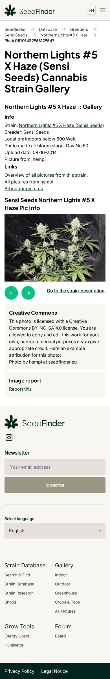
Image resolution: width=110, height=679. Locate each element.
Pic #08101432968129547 (29, 40)
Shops (10, 602)
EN (91, 10)
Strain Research (19, 593)
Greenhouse (66, 593)
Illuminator (14, 645)
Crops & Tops (67, 602)
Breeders (79, 29)
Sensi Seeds (16, 34)
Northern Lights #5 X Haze (64, 34)
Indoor (61, 574)
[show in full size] (55, 248)
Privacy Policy (19, 671)
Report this (20, 389)
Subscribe (55, 485)
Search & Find (17, 574)
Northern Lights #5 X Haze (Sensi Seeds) (61, 125)
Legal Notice (54, 671)
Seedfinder (15, 29)
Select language (19, 518)
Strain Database (19, 583)
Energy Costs (17, 635)
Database (48, 29)
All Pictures (65, 611)
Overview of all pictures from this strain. (46, 175)
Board (60, 635)
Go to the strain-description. (76, 290)
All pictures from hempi (29, 182)
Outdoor (62, 583)
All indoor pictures (24, 188)
